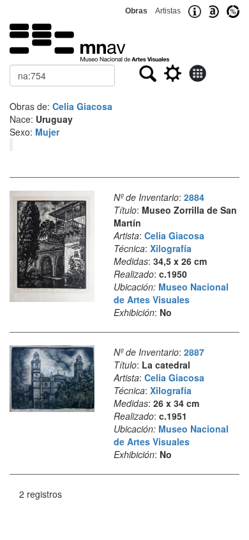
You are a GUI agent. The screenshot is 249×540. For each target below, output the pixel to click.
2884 (194, 197)
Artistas (168, 10)
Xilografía (171, 248)
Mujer (47, 131)
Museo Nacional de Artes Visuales (171, 293)
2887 (194, 351)
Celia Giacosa (82, 106)
